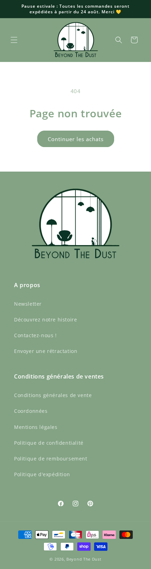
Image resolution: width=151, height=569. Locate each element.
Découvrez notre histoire (45, 319)
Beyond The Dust (83, 559)
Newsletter (28, 303)
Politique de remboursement (50, 458)
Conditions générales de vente (53, 395)
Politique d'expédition (42, 474)
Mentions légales (36, 427)
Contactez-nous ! (35, 335)
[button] (14, 40)
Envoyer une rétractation (45, 351)
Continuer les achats (76, 139)
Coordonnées (31, 411)
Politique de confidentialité (49, 442)
